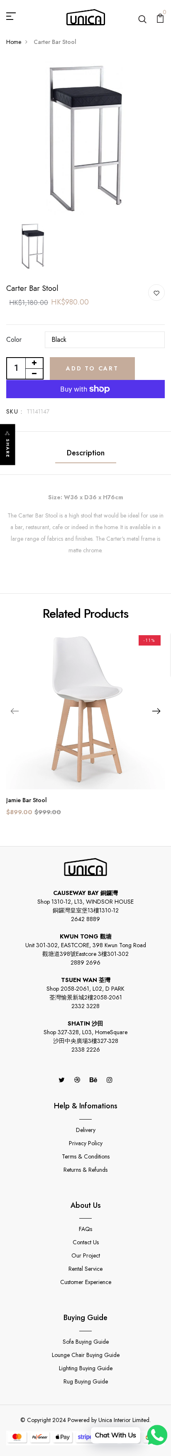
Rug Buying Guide (86, 1381)
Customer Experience (85, 1282)
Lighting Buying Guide (85, 1368)
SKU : (14, 411)
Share (8, 448)
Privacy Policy (86, 1143)
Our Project (85, 1255)
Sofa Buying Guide (86, 1341)
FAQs (85, 1229)
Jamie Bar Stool (26, 800)
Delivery (85, 1130)
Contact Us (86, 1242)
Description (86, 452)
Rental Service (85, 1269)
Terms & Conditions (86, 1156)
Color (14, 339)
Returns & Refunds (85, 1170)
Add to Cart (92, 368)
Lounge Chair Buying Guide (86, 1355)
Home (13, 42)
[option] (85, 138)
